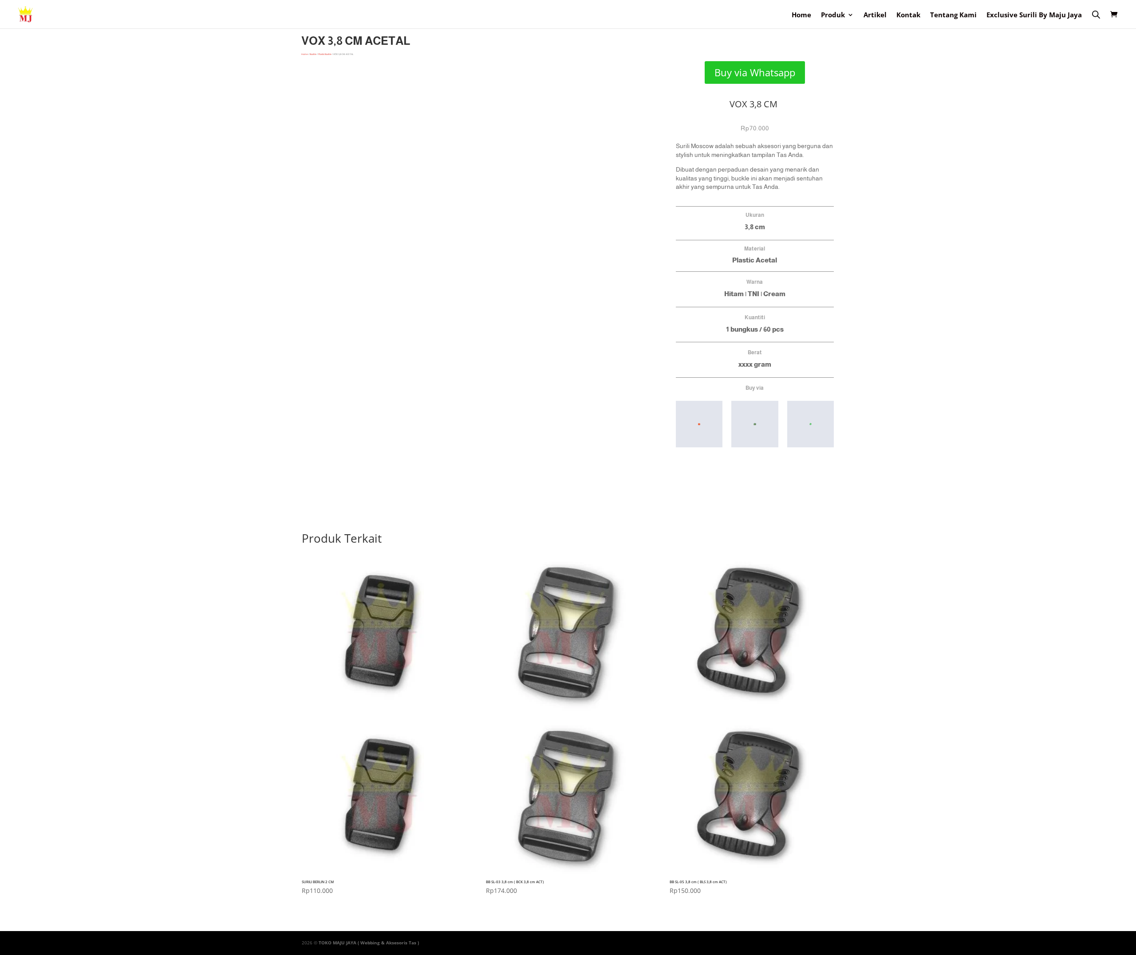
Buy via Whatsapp (754, 72)
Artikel (875, 15)
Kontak (908, 15)
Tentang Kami (953, 15)
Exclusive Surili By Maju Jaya (1034, 15)
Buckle (313, 54)
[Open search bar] (1096, 14)
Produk (833, 15)
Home (801, 15)
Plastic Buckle (324, 54)
